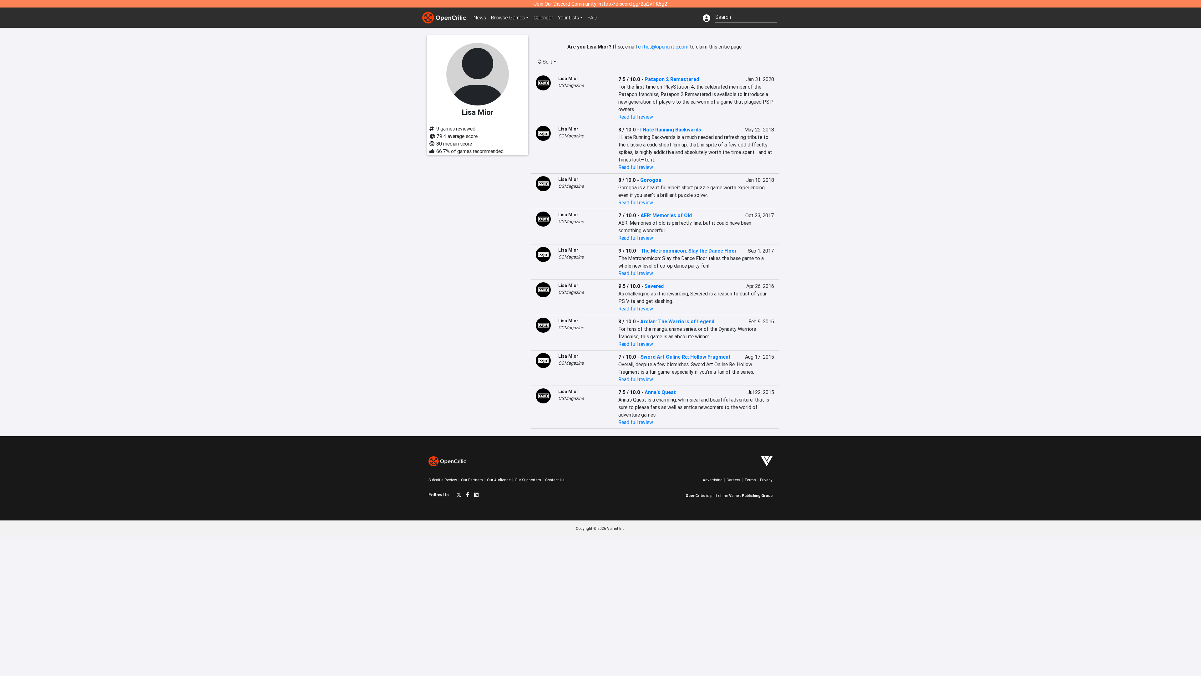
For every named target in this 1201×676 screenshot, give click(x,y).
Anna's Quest (660, 392)
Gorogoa (650, 180)
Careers (733, 480)
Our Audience (499, 480)
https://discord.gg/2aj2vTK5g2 (633, 4)
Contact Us (555, 480)
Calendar (543, 17)
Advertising (712, 480)
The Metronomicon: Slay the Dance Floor (689, 251)
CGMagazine (571, 85)
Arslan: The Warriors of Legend (677, 321)
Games (508, 17)
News (480, 17)
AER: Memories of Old (666, 215)
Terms (750, 480)
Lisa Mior (568, 78)
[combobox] (746, 16)
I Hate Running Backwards (670, 129)
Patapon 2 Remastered (672, 79)
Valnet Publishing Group (751, 495)
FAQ (592, 17)
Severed (654, 286)
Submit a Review (442, 480)
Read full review (635, 117)
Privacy (766, 480)
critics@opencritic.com (663, 47)
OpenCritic (695, 495)
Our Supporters (528, 480)
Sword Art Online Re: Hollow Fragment (686, 357)
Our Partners (472, 480)
